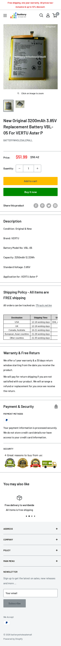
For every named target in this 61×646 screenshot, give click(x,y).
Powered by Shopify (13, 638)
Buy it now (30, 191)
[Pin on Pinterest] (42, 205)
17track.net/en (44, 305)
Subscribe (14, 603)
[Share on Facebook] (36, 205)
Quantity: (8, 168)
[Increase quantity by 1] (37, 168)
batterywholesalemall (18, 140)
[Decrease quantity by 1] (19, 168)
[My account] (48, 15)
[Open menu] (5, 15)
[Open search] (41, 15)
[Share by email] (55, 205)
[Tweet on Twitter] (48, 205)
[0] (55, 15)
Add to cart (30, 181)
